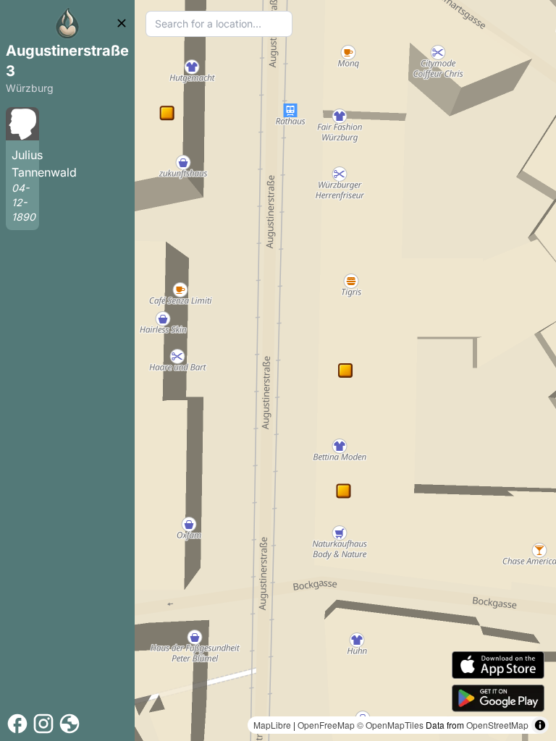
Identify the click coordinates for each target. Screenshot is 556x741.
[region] (345, 370)
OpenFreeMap (326, 725)
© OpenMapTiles (390, 725)
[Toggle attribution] (540, 725)
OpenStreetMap (497, 725)
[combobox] (219, 24)
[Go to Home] (67, 23)
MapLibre (272, 725)
